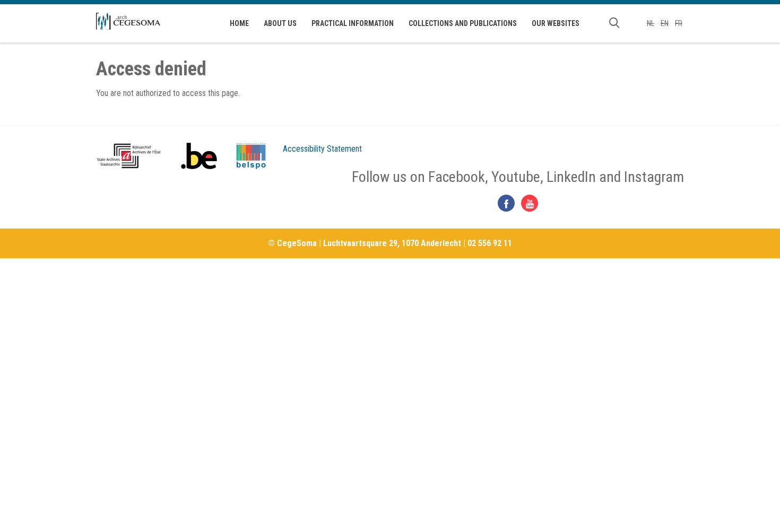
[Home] (128, 21)
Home (239, 23)
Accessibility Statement (322, 149)
